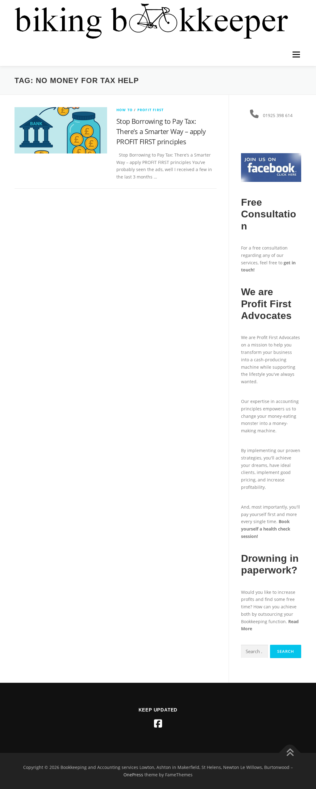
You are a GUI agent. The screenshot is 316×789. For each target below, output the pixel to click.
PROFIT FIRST (150, 109)
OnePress (133, 775)
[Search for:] (254, 651)
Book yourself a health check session (265, 528)
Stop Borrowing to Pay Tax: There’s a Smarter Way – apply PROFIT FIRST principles (161, 131)
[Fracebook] (158, 723)
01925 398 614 (278, 115)
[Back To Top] (290, 753)
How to (124, 109)
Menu (296, 54)
